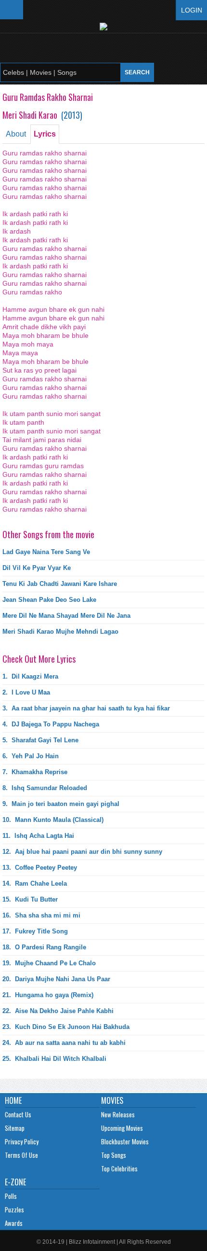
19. (49, 963)
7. (34, 772)
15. (30, 899)
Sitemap (15, 1128)
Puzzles (14, 1209)
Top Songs (113, 1155)
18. (44, 947)
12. (82, 851)
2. (26, 692)
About (16, 134)
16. (41, 915)
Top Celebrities (119, 1168)
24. (64, 1042)
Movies (112, 1100)
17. (35, 931)
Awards (14, 1223)
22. (58, 1011)
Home (13, 1100)
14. (34, 883)
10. (53, 819)
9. (60, 803)
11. (38, 835)
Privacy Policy (22, 1141)
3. (86, 708)
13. (39, 867)
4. (50, 724)
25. (54, 1058)
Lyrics (45, 134)
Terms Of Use (21, 1155)
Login (191, 10)
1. (30, 676)
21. (47, 995)
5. (40, 740)
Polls (11, 1196)
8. (44, 788)
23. (65, 1026)
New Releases (118, 1114)
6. (30, 756)
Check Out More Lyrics (39, 659)
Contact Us (18, 1114)
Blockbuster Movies (125, 1141)
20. (56, 979)
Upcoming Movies (122, 1128)
